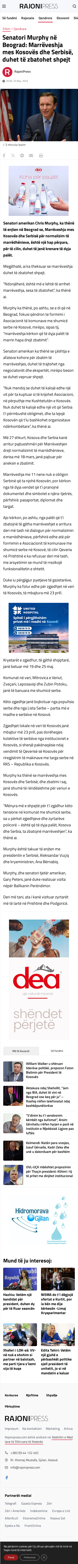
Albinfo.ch (11, 1518)
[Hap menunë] (4, 6)
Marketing (53, 1428)
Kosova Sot (57, 1518)
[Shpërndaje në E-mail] (31, 156)
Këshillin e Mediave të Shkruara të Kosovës (39, 1439)
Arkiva (68, 1428)
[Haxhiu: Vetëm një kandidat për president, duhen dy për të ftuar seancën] (20, 1279)
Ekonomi (63, 18)
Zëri (49, 1503)
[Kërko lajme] (74, 6)
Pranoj (11, 1557)
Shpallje (51, 1395)
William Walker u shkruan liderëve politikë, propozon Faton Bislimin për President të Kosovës (49, 1070)
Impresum (11, 1428)
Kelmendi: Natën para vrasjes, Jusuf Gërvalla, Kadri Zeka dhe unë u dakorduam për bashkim (48, 1147)
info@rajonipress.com (25, 1467)
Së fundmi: (57, 1051)
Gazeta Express (31, 1503)
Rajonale (27, 18)
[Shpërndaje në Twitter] (13, 156)
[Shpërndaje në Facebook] (4, 156)
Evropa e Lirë (61, 1510)
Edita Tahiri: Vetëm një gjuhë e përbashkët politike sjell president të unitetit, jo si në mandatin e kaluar (56, 1362)
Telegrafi (10, 1503)
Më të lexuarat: (21, 1051)
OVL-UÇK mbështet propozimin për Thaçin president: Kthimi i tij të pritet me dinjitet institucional (49, 1171)
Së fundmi (9, 18)
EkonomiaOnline (34, 1518)
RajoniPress (22, 71)
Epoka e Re (12, 1525)
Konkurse (11, 1395)
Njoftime (32, 1395)
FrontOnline (33, 1525)
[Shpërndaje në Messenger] (22, 156)
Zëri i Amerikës (15, 1510)
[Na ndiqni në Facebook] (6, 1478)
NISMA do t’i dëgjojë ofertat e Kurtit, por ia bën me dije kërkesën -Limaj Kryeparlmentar (57, 1303)
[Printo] (40, 156)
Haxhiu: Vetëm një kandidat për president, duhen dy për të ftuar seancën (19, 1301)
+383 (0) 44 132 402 (24, 1452)
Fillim (6, 28)
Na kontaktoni (32, 1428)
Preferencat (29, 1557)
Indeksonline (38, 1510)
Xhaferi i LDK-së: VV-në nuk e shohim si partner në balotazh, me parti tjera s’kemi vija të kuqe (19, 1359)
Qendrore (45, 18)
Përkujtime (12, 1406)
